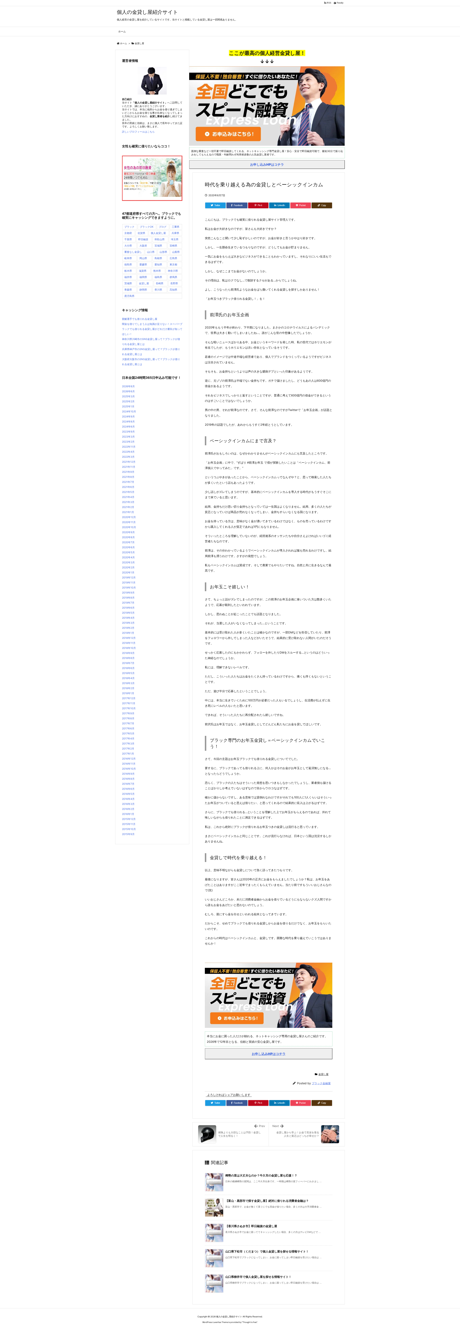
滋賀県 (142, 270)
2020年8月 (128, 537)
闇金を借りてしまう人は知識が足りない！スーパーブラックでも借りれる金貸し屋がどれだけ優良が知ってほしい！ (152, 328)
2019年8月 (128, 597)
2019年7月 (128, 602)
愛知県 (158, 264)
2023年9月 (128, 431)
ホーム (123, 43)
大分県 (128, 245)
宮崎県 (173, 245)
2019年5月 (128, 612)
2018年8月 (128, 657)
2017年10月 (129, 708)
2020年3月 (128, 562)
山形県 (163, 251)
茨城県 (128, 283)
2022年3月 (128, 456)
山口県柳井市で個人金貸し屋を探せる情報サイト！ (258, 1277)
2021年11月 (128, 466)
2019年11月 (128, 582)
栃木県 (128, 270)
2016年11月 (128, 763)
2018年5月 (128, 673)
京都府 (128, 233)
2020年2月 (128, 567)
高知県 (173, 289)
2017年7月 (128, 723)
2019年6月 (128, 607)
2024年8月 (128, 421)
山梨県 (176, 251)
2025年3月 (128, 396)
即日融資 (143, 239)
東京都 (173, 264)
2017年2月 (128, 748)
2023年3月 (128, 436)
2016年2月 (128, 808)
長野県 (174, 283)
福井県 (128, 277)
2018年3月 (128, 683)
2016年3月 (128, 803)
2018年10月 (129, 647)
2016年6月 (128, 788)
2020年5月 (128, 552)
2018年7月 (128, 663)
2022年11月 (128, 446)
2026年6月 (128, 391)
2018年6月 (128, 668)
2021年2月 (128, 507)
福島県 (158, 277)
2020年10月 (129, 527)
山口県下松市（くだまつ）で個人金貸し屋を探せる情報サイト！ (267, 1251)
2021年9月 (128, 471)
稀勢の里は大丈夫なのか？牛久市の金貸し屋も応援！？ (261, 1175)
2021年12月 (128, 461)
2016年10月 (129, 768)
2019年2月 (128, 627)
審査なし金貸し (133, 251)
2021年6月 (128, 486)
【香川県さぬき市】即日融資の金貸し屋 (251, 1226)
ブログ (162, 226)
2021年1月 (128, 512)
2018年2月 (128, 688)
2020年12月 (129, 517)
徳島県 (128, 264)
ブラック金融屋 (321, 1083)
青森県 (128, 289)
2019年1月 (128, 632)
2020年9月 (128, 532)
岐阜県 (128, 258)
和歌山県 (160, 239)
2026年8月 (128, 386)
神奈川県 (173, 270)
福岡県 (143, 277)
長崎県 (159, 283)
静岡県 (143, 289)
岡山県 (143, 258)
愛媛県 (143, 264)
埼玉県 (174, 239)
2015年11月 (128, 824)
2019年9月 (128, 592)
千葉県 (128, 239)
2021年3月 (128, 502)
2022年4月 (128, 451)
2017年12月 (128, 698)
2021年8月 (128, 476)
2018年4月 (128, 678)
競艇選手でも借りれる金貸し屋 (139, 318)
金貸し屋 (139, 43)
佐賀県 (141, 233)
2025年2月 (128, 401)
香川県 (158, 289)
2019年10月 (129, 587)
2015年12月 (129, 818)
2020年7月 (128, 542)
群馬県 (173, 277)
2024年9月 (128, 416)
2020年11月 (129, 522)
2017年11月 (128, 703)
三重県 (175, 226)
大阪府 (143, 245)
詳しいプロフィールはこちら (138, 131)
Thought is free (250, 1322)
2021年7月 (128, 481)
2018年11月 (128, 642)
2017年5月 (128, 733)
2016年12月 (129, 758)
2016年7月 (128, 783)
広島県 (173, 258)
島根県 (158, 258)
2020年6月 (128, 547)
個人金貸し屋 (158, 233)
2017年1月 (128, 753)
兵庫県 (175, 233)
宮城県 (158, 245)
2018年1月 (128, 693)
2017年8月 (128, 718)
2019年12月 (129, 577)
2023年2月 (128, 441)
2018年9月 (128, 652)
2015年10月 (129, 829)
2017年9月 (128, 713)
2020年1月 (128, 572)
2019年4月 (128, 617)
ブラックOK (146, 226)
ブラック (129, 226)
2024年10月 (129, 411)
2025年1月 (128, 406)
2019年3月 (128, 622)
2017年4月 (128, 738)
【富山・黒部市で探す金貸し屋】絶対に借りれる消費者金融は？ (267, 1201)
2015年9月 (128, 834)
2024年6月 (128, 426)
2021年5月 (128, 491)
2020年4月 (128, 557)
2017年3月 (128, 743)
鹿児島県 (129, 295)
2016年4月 (128, 798)
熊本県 (157, 270)
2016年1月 (128, 813)
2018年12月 (129, 637)
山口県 (151, 251)
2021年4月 (128, 496)
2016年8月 (128, 778)
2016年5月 (128, 793)
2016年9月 (128, 773)
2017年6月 (128, 728)
